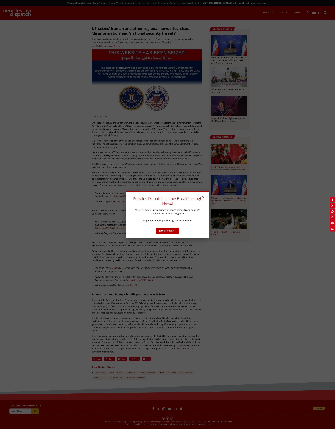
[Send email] (332, 223)
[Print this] (332, 229)
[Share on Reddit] (332, 211)
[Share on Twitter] (332, 205)
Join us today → (167, 231)
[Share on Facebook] (332, 199)
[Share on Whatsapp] (332, 217)
